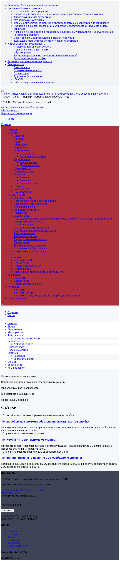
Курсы (11, 537)
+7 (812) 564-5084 (11, 107)
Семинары (14, 540)
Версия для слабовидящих (16, 113)
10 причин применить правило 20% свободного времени (41, 457)
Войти (11, 118)
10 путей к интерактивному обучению (28, 439)
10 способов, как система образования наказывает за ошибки (45, 421)
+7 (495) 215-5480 (33, 107)
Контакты (13, 543)
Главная (12, 531)
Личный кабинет (17, 545)
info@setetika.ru (10, 110)
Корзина (6, 124)
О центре (13, 534)
